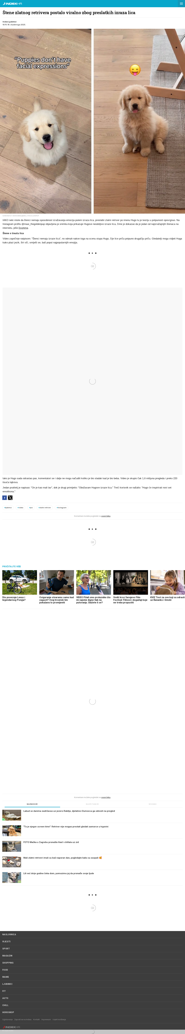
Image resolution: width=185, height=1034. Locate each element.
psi (31, 508)
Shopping (7, 963)
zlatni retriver (44, 508)
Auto (5, 998)
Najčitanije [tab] (92, 804)
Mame (5, 977)
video (20, 508)
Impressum (46, 1019)
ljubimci (8, 508)
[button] (181, 3)
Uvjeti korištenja (59, 1019)
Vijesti (6, 941)
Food (5, 970)
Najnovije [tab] (32, 804)
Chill (5, 1005)
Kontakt (36, 1019)
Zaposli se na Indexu (23, 1019)
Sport (6, 948)
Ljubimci (7, 984)
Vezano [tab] (153, 804)
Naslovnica (9, 934)
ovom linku (105, 516)
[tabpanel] (92, 847)
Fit (4, 991)
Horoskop (8, 1012)
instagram (61, 508)
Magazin (7, 956)
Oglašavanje (7, 1019)
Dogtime (23, 227)
